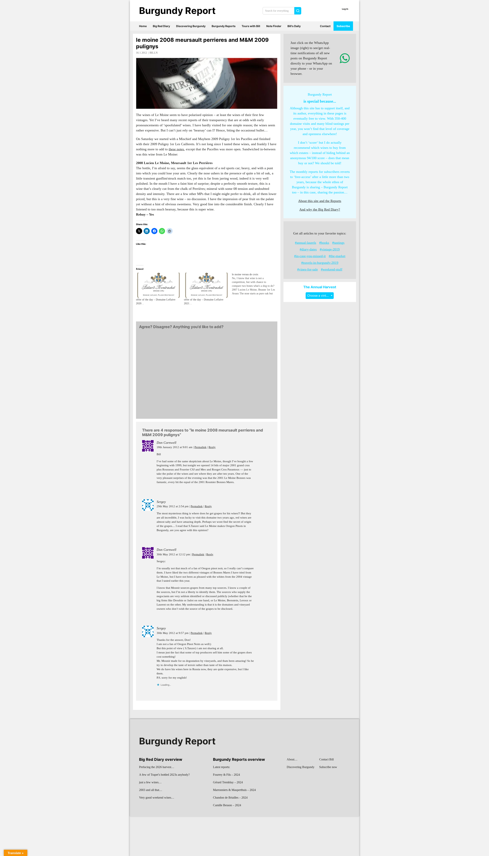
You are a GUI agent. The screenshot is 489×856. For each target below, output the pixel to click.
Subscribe (343, 26)
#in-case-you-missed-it (310, 256)
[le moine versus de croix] (256, 284)
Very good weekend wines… (156, 797)
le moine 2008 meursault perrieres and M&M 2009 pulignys (202, 43)
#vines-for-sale (307, 269)
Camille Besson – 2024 (227, 805)
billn (154, 52)
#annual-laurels (305, 243)
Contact (325, 26)
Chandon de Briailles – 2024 (230, 797)
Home (143, 26)
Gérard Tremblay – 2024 (228, 782)
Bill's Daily (294, 26)
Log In (345, 9)
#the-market (337, 256)
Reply (212, 447)
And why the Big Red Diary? (319, 209)
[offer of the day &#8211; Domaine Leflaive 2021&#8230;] (206, 285)
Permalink (200, 447)
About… (292, 759)
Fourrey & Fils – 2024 (226, 774)
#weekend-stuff (331, 269)
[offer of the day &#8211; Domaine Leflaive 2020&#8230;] (158, 285)
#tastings (338, 243)
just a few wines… (150, 782)
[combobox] (320, 295)
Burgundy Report (177, 10)
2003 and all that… (150, 790)
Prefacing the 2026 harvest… (156, 767)
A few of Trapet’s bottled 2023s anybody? (164, 774)
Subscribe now (328, 767)
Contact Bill (326, 759)
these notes (176, 149)
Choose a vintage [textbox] (319, 295)
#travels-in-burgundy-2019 (319, 263)
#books (324, 243)
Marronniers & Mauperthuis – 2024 (234, 790)
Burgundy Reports (224, 26)
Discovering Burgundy (191, 26)
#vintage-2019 (330, 249)
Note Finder (273, 26)
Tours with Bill (251, 26)
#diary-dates (308, 249)
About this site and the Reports (319, 201)
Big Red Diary (161, 26)
